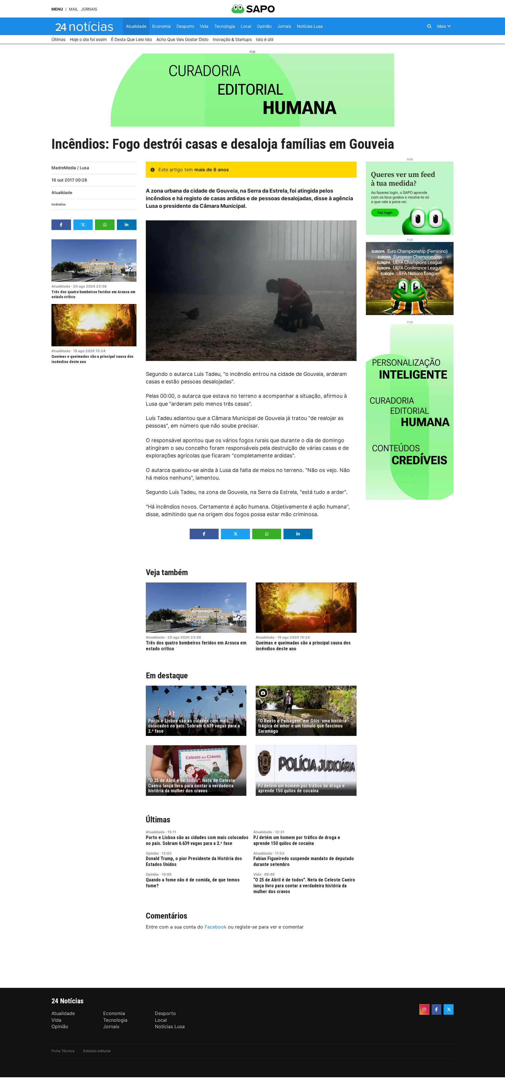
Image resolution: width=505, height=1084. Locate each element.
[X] (449, 1009)
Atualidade (61, 192)
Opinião (152, 853)
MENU (57, 9)
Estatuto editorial (97, 1051)
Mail (73, 9)
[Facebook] (437, 1009)
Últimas (158, 819)
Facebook (215, 927)
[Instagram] (424, 1009)
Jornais (89, 9)
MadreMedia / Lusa (70, 167)
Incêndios (58, 204)
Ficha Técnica (63, 1051)
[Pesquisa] (429, 26)
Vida (257, 874)
